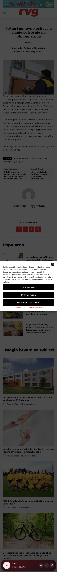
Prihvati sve (29, 287)
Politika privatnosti (36, 307)
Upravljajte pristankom (28, 302)
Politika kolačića (18, 307)
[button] (52, 264)
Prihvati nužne (28, 295)
